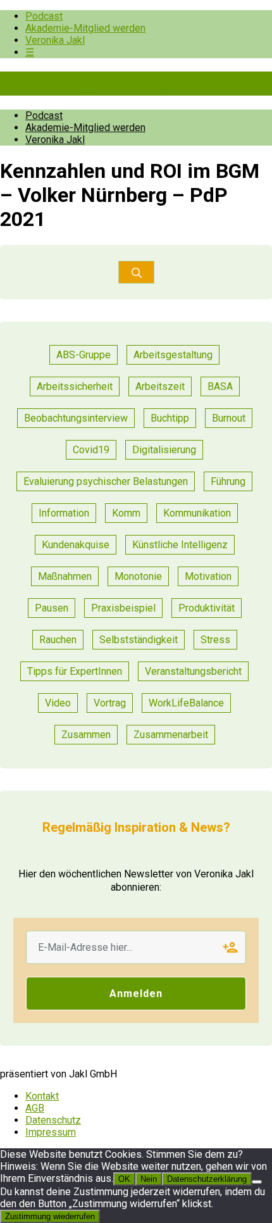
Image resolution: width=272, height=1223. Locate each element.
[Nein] (257, 1182)
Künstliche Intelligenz (180, 545)
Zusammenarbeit (170, 735)
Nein (148, 1179)
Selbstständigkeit (138, 640)
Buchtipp (170, 418)
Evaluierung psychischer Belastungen (105, 481)
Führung (228, 481)
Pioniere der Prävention (107, 84)
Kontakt (42, 1096)
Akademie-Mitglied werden (85, 28)
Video (58, 703)
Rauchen (58, 640)
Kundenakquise (75, 545)
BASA (220, 386)
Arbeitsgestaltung (173, 355)
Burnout (228, 418)
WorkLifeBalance (186, 703)
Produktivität (206, 608)
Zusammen (86, 735)
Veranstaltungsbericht (193, 671)
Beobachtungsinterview (76, 418)
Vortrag (110, 703)
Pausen (51, 608)
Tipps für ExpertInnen (74, 671)
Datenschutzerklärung (207, 1179)
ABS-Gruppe (83, 355)
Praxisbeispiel (123, 608)
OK (124, 1179)
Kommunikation (197, 513)
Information (64, 513)
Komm (126, 513)
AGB (34, 1108)
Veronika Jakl (55, 40)
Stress (215, 640)
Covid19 (91, 450)
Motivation (208, 576)
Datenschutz (53, 1120)
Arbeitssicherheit (75, 386)
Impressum (50, 1132)
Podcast (44, 16)
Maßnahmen (65, 576)
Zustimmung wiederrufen (50, 1216)
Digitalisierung (164, 450)
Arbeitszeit (160, 386)
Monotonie (138, 576)
